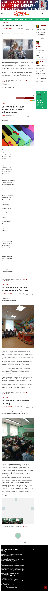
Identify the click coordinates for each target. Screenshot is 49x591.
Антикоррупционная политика (7, 578)
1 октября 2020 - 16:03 (19, 293)
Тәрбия (16, 19)
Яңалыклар (9, 19)
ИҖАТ (4, 103)
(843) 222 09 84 (45, 549)
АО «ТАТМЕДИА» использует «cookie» (8, 579)
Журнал (3, 19)
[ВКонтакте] (29, 100)
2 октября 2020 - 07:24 (9, 115)
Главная (24, 542)
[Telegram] (34, 100)
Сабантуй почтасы (40, 19)
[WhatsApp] (33, 100)
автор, (3, 115)
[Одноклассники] (31, 100)
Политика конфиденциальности (7, 584)
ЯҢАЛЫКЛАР (6, 22)
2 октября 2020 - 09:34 (18, 28)
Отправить (29, 98)
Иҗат (21, 19)
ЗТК (26, 19)
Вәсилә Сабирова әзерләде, (8, 293)
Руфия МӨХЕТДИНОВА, (7, 406)
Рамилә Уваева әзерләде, (8, 28)
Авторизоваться (20, 98)
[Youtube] (42, 14)
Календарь (31, 19)
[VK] (43, 14)
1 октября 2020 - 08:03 (17, 406)
